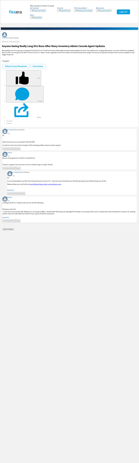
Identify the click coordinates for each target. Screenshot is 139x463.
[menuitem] (83, 9)
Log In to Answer (8, 229)
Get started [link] (34, 8)
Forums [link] (60, 8)
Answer (40, 101)
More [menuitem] (32, 15)
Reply (18, 149)
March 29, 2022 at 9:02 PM (10, 41)
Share (39, 117)
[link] (42, 8)
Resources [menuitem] (100, 8)
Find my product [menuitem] (80, 8)
